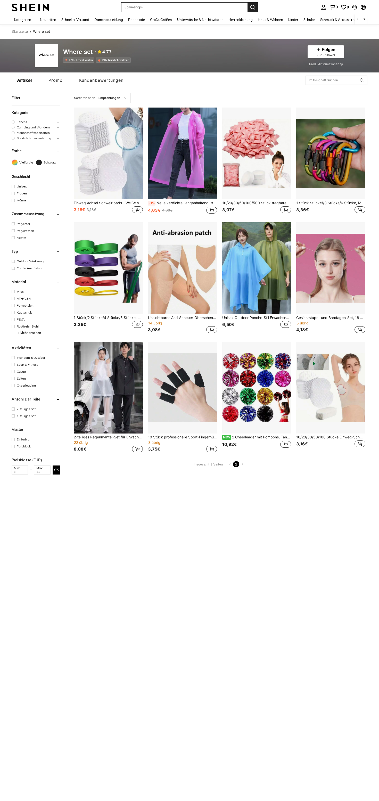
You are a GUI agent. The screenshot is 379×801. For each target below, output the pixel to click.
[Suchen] (253, 7)
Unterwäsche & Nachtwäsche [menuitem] (200, 20)
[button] (354, 7)
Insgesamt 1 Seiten (208, 464)
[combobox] (101, 98)
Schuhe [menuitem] (309, 20)
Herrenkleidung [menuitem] (240, 20)
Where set (78, 52)
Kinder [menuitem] (293, 20)
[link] (333, 7)
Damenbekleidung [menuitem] (108, 20)
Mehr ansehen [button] (30, 333)
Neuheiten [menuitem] (48, 20)
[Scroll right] (364, 19)
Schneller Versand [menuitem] (75, 20)
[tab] (24, 80)
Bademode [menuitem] (136, 20)
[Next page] (242, 464)
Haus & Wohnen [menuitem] (270, 20)
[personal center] (323, 7)
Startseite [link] (20, 31)
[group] (36, 122)
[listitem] (79, 60)
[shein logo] (30, 7)
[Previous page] (230, 464)
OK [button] (56, 469)
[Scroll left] (358, 19)
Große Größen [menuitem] (161, 20)
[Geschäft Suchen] (361, 80)
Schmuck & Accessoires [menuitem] (338, 20)
